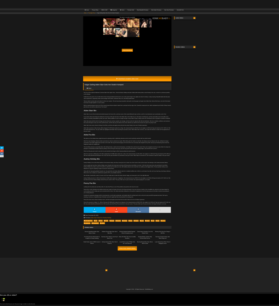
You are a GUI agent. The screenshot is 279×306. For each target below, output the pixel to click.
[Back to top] (274, 301)
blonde (106, 220)
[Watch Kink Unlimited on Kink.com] (116, 40)
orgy (153, 220)
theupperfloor (95, 223)
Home (87, 10)
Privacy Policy (95, 10)
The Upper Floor (91, 12)
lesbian (147, 220)
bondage (125, 220)
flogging (136, 220)
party (158, 220)
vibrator (102, 223)
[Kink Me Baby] (96, 4)
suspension (87, 223)
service (163, 220)
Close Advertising (127, 50)
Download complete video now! (128, 79)
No (3, 300)
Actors (122, 10)
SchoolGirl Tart (180, 10)
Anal (96, 220)
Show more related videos (127, 248)
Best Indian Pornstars (156, 10)
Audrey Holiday (107, 217)
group (142, 220)
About (89, 88)
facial (131, 220)
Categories (114, 10)
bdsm (101, 220)
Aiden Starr (94, 217)
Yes (4, 298)
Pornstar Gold (131, 10)
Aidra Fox (99, 217)
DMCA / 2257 (104, 10)
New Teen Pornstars (169, 10)
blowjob (112, 220)
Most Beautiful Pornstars (142, 10)
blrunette (119, 220)
